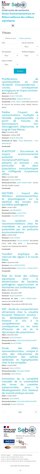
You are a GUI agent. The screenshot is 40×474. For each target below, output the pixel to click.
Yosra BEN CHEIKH (17, 216)
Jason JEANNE (14, 398)
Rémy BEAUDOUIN (26, 141)
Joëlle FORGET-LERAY (24, 183)
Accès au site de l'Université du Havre (12, 457)
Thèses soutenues (25, 38)
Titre (3, 43)
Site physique (6, 52)
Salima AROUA (16, 374)
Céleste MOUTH (15, 180)
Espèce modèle (7, 61)
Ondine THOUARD (16, 96)
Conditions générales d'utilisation (22, 455)
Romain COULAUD (17, 404)
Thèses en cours (10, 38)
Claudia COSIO (32, 268)
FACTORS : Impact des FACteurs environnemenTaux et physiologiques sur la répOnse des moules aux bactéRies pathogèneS (20, 198)
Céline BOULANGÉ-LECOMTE (27, 340)
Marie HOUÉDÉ (15, 238)
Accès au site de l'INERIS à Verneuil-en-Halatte (14, 459)
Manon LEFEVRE (15, 368)
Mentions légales (6, 455)
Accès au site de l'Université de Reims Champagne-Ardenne (18, 461)
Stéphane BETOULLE (24, 99)
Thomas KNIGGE (23, 241)
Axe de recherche (28, 43)
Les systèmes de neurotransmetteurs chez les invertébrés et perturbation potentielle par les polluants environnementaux (20, 226)
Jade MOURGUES (15, 210)
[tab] (13, 26)
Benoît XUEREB (16, 343)
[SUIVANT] (35, 411)
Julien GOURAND (15, 338)
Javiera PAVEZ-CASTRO (17, 265)
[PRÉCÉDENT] (4, 411)
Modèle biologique (28, 52)
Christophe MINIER (23, 371)
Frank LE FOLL (21, 213)
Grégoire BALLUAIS (16, 138)
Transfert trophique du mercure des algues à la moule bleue (20, 256)
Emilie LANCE (16, 102)
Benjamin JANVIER (16, 296)
